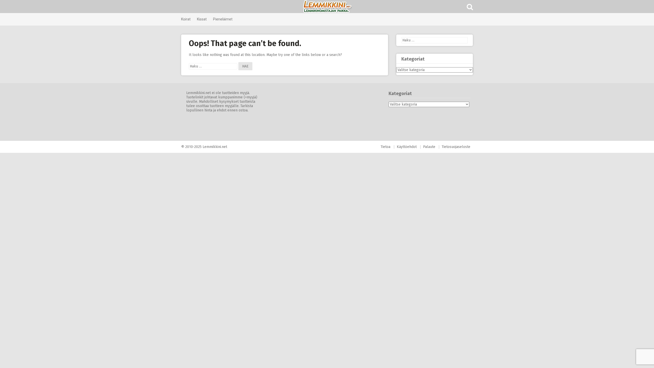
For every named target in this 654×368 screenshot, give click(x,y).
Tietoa (385, 147)
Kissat (202, 19)
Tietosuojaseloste (456, 147)
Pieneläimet (222, 19)
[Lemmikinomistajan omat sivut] (327, 6)
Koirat (186, 19)
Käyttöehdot (407, 147)
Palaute (429, 147)
